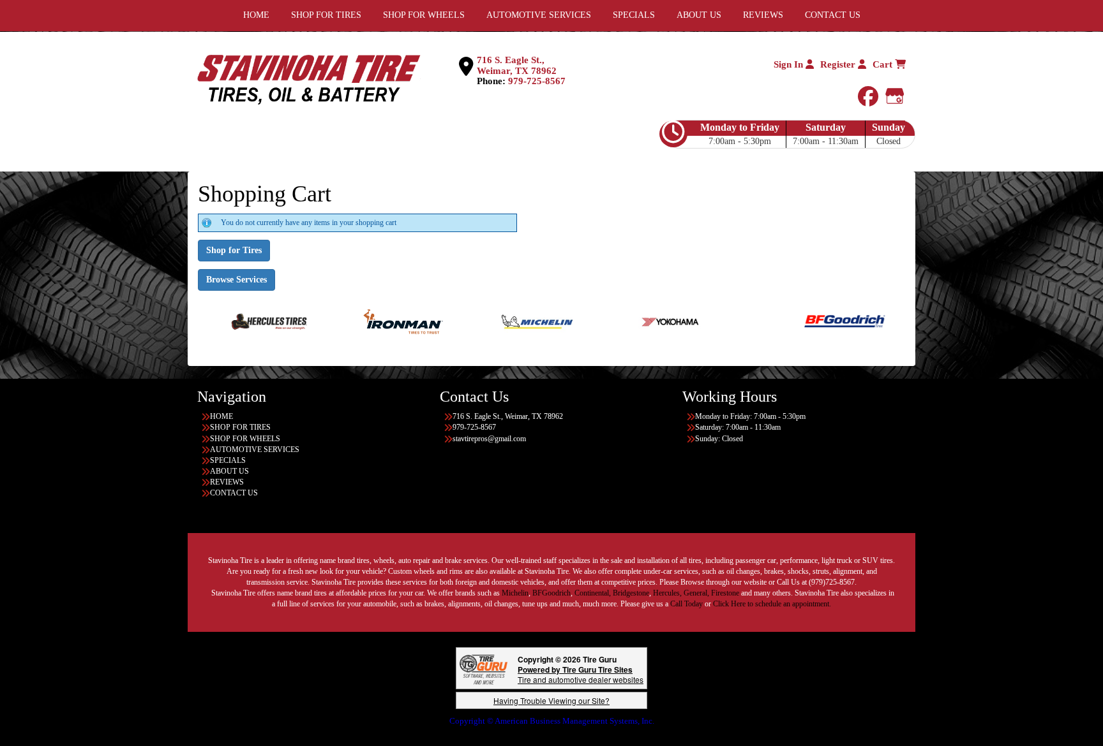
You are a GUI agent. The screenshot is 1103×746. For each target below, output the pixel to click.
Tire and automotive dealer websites (580, 674)
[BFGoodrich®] (811, 320)
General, (696, 593)
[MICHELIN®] (503, 320)
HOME (221, 416)
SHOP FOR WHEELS (245, 438)
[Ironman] (369, 320)
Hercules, (667, 593)
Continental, (592, 593)
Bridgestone (631, 593)
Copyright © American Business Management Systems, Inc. (551, 721)
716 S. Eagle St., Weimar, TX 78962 (517, 65)
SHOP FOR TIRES (240, 427)
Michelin (515, 593)
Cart (884, 64)
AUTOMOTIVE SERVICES (254, 449)
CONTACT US (234, 492)
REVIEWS (227, 482)
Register (839, 64)
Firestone (725, 593)
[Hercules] (235, 320)
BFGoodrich (551, 593)
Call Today (687, 603)
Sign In (790, 64)
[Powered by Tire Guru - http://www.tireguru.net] (483, 668)
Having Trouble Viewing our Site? (551, 700)
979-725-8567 (537, 81)
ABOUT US (229, 471)
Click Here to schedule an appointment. (772, 603)
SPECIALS (228, 460)
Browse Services (236, 279)
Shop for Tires (234, 250)
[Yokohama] (638, 320)
